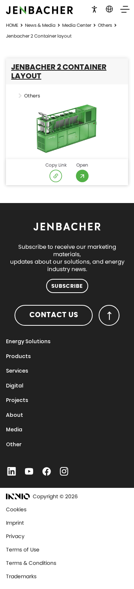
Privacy (15, 536)
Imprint (15, 523)
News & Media (40, 25)
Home (12, 25)
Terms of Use (22, 549)
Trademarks (21, 576)
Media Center (76, 25)
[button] (94, 9)
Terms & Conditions (31, 563)
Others (105, 25)
